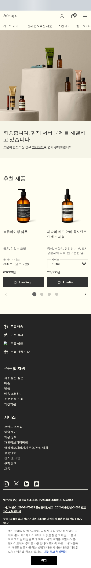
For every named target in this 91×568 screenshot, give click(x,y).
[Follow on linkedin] (26, 484)
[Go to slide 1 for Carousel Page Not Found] (34, 294)
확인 (44, 560)
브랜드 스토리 (13, 427)
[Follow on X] (16, 484)
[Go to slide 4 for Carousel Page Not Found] (56, 294)
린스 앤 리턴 (12, 458)
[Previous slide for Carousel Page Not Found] (5, 294)
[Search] (50, 16)
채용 (7, 468)
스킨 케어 (64, 26)
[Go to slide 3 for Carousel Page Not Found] (49, 294)
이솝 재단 (10, 432)
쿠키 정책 (10, 463)
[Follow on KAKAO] (37, 484)
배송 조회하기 (13, 393)
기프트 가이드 (12, 26)
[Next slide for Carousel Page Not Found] (85, 294)
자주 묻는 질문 (13, 378)
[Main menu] (85, 16)
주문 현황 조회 (13, 399)
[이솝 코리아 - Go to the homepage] (10, 16)
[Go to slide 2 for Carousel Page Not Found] (42, 294)
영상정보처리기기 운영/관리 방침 (26, 448)
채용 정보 (10, 437)
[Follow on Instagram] (6, 484)
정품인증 (10, 453)
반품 (7, 388)
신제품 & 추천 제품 (39, 26)
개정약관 (10, 404)
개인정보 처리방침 (55, 551)
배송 (7, 383)
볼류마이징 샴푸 (15, 232)
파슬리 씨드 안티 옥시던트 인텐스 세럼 (67, 234)
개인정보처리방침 (16, 442)
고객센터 (38, 147)
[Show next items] (89, 26)
